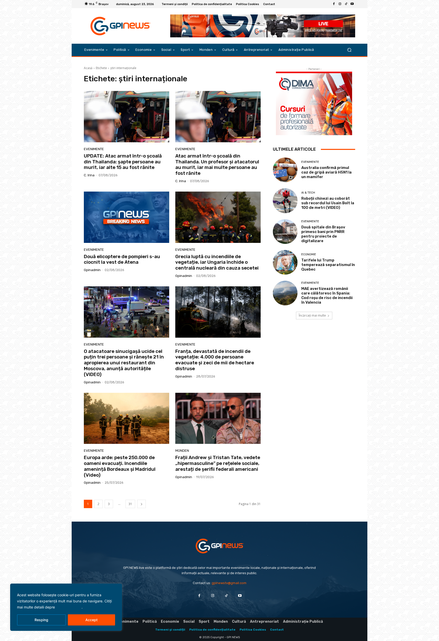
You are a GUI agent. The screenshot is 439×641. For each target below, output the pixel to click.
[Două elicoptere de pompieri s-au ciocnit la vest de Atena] (126, 217)
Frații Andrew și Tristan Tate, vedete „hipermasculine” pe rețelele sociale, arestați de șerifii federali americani (217, 463)
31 (130, 504)
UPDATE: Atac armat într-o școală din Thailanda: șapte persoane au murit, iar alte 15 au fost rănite (123, 161)
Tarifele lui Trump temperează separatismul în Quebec (328, 265)
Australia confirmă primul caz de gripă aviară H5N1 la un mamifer (326, 172)
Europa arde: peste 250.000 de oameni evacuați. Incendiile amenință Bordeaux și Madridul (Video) (119, 466)
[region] (66, 607)
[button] (349, 50)
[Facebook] (334, 4)
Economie (308, 254)
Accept (91, 620)
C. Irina (89, 175)
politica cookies (69, 607)
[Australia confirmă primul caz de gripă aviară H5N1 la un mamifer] (285, 170)
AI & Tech (308, 192)
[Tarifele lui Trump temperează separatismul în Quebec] (285, 262)
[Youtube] (352, 4)
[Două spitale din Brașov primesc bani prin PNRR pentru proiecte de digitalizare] (285, 231)
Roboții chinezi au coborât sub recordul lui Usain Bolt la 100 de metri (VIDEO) (327, 203)
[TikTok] (346, 4)
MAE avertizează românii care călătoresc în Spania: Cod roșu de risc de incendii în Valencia (327, 295)
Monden (182, 450)
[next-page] (141, 504)
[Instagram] (340, 4)
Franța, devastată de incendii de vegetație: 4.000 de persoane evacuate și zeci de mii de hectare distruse (214, 359)
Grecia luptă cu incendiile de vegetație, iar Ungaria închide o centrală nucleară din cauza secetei (217, 262)
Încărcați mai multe (312, 315)
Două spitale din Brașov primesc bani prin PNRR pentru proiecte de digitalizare (323, 234)
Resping (41, 620)
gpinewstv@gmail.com (229, 583)
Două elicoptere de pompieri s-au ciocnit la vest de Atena (122, 259)
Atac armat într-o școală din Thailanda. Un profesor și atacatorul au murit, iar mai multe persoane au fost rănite (217, 164)
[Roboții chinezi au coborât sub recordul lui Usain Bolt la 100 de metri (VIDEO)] (285, 200)
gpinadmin (92, 270)
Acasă (88, 68)
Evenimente (94, 149)
